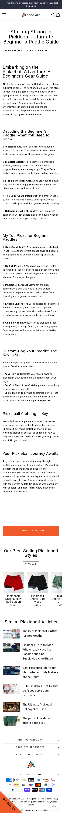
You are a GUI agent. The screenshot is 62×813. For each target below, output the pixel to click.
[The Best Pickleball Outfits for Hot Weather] (11, 633)
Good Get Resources (30, 747)
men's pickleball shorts (31, 429)
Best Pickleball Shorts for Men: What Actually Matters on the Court (40, 672)
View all (31, 564)
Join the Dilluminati (30, 754)
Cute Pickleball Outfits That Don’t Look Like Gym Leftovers (40, 690)
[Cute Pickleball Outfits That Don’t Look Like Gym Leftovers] (11, 688)
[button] (11, 802)
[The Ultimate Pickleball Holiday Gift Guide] (11, 707)
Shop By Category (30, 740)
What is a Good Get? (30, 774)
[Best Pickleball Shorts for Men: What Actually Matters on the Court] (11, 670)
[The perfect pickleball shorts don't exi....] (11, 721)
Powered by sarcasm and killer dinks (31, 810)
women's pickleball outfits (17, 432)
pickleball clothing (18, 95)
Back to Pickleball (33, 531)
